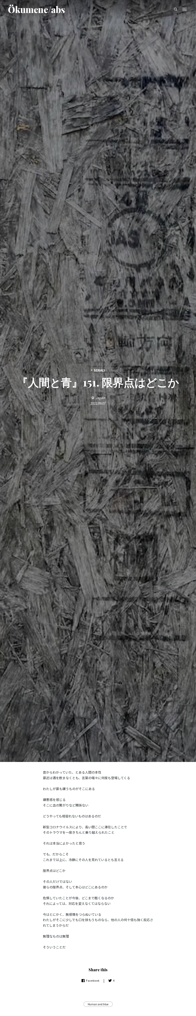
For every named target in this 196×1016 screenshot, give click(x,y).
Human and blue (98, 1004)
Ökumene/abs (36, 9)
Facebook (93, 980)
